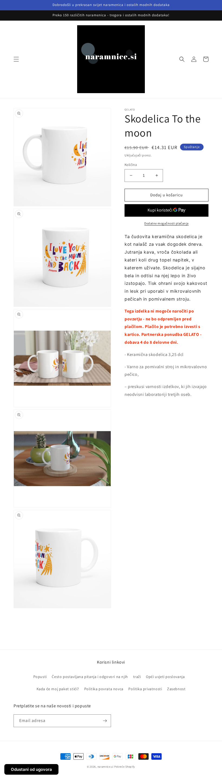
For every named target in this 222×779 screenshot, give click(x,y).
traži (137, 676)
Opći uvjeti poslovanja (165, 676)
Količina (131, 164)
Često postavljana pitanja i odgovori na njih (90, 676)
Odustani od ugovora (31, 769)
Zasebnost (176, 688)
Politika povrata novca (103, 688)
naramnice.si (105, 766)
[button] (16, 59)
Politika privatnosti (145, 688)
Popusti (40, 676)
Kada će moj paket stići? (58, 688)
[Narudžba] (105, 720)
